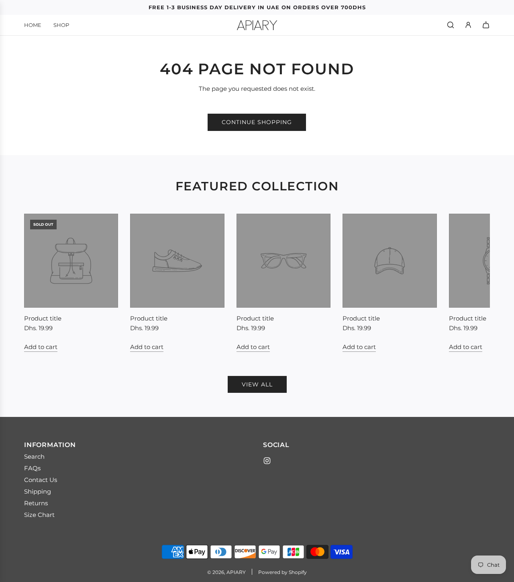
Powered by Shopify (282, 572)
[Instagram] (267, 461)
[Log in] (468, 25)
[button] (39, 283)
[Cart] (486, 25)
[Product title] (71, 261)
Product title (42, 318)
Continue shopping (257, 122)
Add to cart (40, 347)
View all (257, 384)
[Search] (450, 25)
